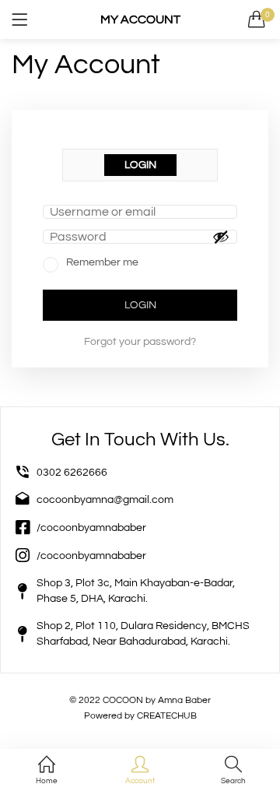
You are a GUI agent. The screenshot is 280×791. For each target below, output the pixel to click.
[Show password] (220, 236)
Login (140, 305)
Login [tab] (140, 165)
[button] (256, 19)
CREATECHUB (167, 716)
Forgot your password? (140, 341)
